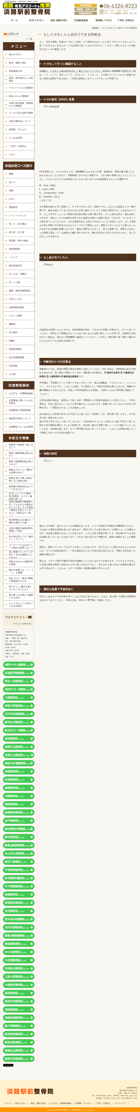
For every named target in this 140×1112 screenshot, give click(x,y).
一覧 (30, 39)
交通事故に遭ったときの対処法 (21, 401)
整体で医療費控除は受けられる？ (21, 462)
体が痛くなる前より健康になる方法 (21, 596)
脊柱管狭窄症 (15, 265)
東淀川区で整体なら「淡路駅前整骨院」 (69, 1110)
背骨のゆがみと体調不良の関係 (21, 562)
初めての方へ (36, 21)
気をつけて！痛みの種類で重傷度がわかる (21, 579)
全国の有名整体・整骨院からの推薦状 (21, 104)
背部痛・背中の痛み (19, 240)
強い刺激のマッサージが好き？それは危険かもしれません (21, 554)
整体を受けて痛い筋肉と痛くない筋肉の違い (21, 479)
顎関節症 (13, 207)
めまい (12, 199)
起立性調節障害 (16, 357)
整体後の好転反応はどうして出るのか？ (21, 487)
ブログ (12, 154)
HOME (95, 28)
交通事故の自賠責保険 (20, 410)
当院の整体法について (20, 121)
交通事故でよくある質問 (21, 427)
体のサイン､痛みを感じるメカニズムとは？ (20, 587)
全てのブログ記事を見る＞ (23, 624)
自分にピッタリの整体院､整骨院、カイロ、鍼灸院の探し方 (20, 496)
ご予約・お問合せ (126, 21)
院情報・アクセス (103, 21)
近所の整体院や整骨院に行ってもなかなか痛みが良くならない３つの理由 (21, 504)
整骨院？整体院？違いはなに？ (21, 446)
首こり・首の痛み (17, 224)
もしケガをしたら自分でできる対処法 (21, 604)
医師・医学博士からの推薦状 (21, 79)
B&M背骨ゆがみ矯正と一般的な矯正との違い (21, 521)
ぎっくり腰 (14, 282)
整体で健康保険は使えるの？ (21, 454)
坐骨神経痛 (14, 249)
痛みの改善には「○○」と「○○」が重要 (21, 571)
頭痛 (11, 190)
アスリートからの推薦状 (21, 88)
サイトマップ (120, 1103)
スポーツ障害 (15, 316)
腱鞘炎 (12, 324)
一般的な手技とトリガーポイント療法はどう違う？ (21, 513)
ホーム (14, 21)
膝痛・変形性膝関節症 (20, 290)
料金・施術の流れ (59, 21)
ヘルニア (13, 257)
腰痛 (11, 174)
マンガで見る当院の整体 (21, 113)
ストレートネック (17, 215)
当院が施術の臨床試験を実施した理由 (21, 529)
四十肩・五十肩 (16, 232)
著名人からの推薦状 (19, 96)
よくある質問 (15, 138)
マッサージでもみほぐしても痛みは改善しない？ (21, 546)
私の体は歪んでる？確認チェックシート (21, 537)
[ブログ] (18, 620)
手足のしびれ (15, 299)
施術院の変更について (20, 418)
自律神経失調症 (16, 307)
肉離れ (12, 341)
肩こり (12, 182)
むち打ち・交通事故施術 (81, 21)
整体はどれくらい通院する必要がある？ (21, 471)
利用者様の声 (15, 71)
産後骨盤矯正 (15, 349)
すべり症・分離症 (17, 274)
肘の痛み (13, 332)
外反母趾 (13, 366)
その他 (12, 374)
